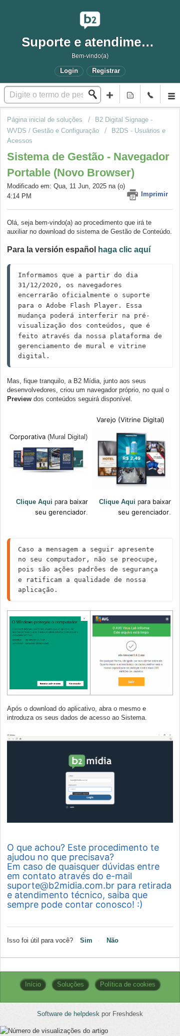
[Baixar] (72, 521)
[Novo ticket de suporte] (110, 94)
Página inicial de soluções (45, 119)
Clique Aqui (34, 502)
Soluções (70, 984)
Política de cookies (128, 984)
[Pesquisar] (95, 94)
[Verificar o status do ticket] (130, 94)
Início (33, 984)
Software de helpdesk (69, 1014)
